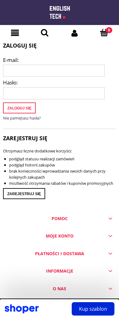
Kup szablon (93, 308)
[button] (15, 33)
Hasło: (10, 82)
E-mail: (11, 59)
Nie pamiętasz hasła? (22, 118)
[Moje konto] (74, 32)
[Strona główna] (59, 10)
